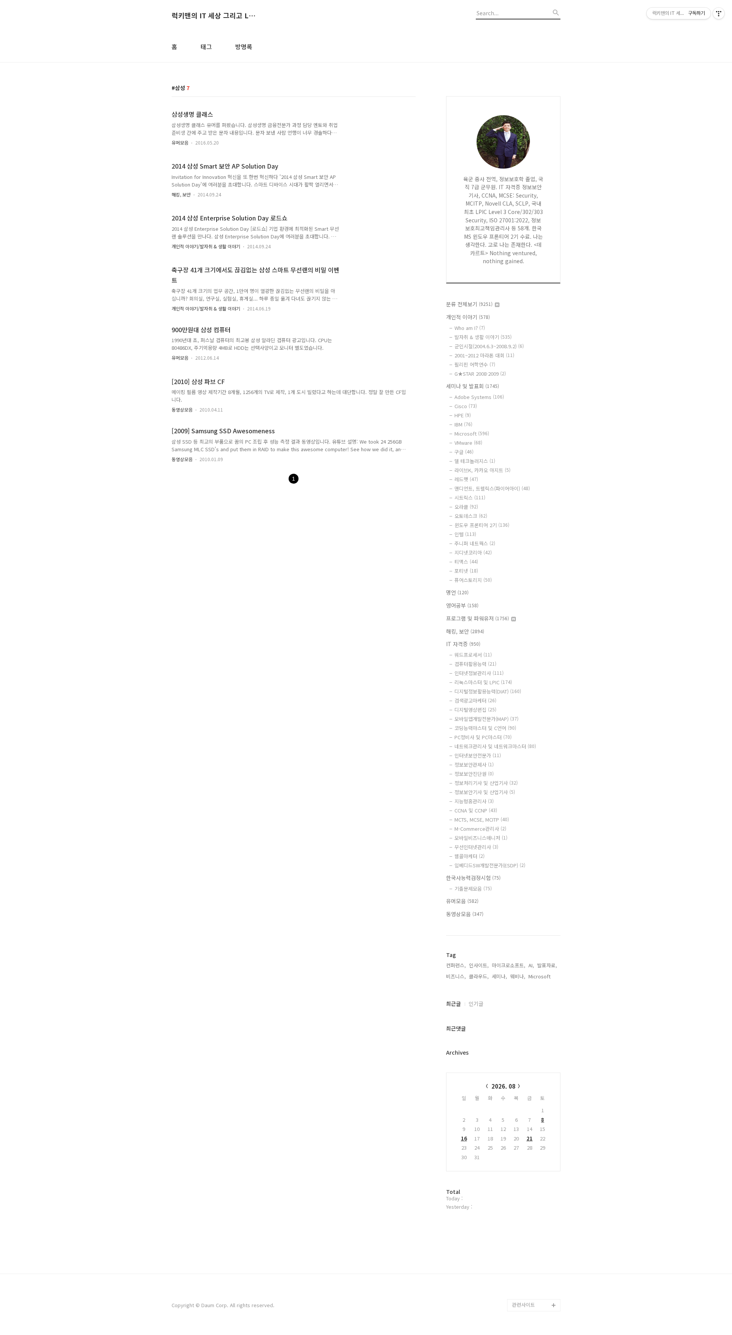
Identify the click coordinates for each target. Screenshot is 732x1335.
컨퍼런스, (456, 965)
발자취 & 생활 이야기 (483, 337)
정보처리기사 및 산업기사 (486, 783)
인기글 (476, 1003)
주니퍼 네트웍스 (474, 543)
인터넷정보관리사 (479, 673)
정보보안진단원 (474, 773)
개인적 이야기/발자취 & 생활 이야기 (206, 246)
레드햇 (466, 479)
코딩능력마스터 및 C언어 (485, 728)
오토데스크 (470, 516)
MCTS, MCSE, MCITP (481, 819)
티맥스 (466, 561)
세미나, (499, 976)
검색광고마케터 (475, 700)
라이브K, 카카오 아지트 (482, 470)
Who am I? (469, 327)
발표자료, (547, 965)
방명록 (243, 46)
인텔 (465, 534)
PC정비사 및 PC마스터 (483, 737)
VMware (468, 442)
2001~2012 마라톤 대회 (484, 355)
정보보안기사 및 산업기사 (484, 792)
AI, (531, 965)
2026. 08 (503, 1086)
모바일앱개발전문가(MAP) (486, 718)
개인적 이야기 (468, 317)
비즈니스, (456, 976)
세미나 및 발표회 (472, 386)
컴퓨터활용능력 (475, 664)
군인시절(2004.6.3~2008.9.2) (489, 346)
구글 (464, 451)
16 (464, 1138)
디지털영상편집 (475, 709)
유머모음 (180, 142)
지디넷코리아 (473, 552)
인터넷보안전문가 (477, 755)
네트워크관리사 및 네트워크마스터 (495, 746)
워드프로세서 (473, 654)
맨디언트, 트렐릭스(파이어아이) (492, 488)
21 (530, 1138)
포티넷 (466, 570)
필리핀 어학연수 (474, 364)
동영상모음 (182, 409)
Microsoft (471, 433)
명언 (457, 592)
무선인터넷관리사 (476, 847)
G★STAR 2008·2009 (480, 373)
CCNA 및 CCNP (475, 810)
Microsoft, (540, 976)
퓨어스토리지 (473, 580)
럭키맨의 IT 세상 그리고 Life (213, 15)
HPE (462, 415)
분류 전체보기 (469, 304)
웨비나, (517, 976)
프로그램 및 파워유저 (477, 618)
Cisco (465, 406)
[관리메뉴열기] (718, 13)
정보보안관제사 (474, 764)
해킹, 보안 (181, 194)
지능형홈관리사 (474, 801)
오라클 (466, 506)
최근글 (453, 1003)
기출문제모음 (473, 888)
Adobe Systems (479, 396)
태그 (206, 46)
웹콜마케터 (469, 856)
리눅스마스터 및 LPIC (483, 682)
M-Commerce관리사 (480, 828)
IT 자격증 (463, 644)
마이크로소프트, (508, 965)
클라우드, (479, 976)
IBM (463, 424)
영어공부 (462, 605)
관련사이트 (523, 1304)
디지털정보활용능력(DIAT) (487, 691)
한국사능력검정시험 (473, 877)
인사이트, (479, 965)
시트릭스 (469, 497)
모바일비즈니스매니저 (480, 837)
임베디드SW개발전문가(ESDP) (489, 865)
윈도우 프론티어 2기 (481, 525)
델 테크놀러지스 (474, 461)
